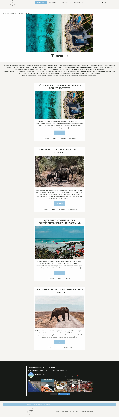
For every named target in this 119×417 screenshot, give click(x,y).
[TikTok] (110, 2)
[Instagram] (105, 2)
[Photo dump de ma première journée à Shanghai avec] (86, 385)
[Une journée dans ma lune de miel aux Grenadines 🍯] (47, 385)
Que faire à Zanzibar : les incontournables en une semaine (59, 222)
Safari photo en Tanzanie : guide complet (59, 151)
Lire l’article (59, 133)
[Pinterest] (108, 2)
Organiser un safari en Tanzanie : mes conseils (59, 291)
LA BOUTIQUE (78, 3)
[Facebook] (102, 2)
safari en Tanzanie (11, 65)
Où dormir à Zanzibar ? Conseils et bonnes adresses (59, 87)
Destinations (13, 13)
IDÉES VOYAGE (66, 3)
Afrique (21, 13)
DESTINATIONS (40, 3)
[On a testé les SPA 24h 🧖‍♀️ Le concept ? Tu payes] (73, 385)
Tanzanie (47, 138)
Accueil (5, 13)
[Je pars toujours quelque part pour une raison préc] (34, 385)
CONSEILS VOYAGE (53, 3)
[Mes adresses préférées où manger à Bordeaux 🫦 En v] (60, 385)
